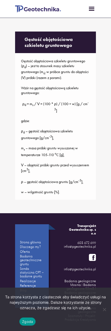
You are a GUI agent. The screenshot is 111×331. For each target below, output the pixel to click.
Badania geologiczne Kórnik (81, 286)
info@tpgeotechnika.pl (80, 246)
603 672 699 (86, 242)
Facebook (92, 257)
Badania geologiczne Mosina (80, 283)
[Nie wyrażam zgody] (104, 309)
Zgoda (27, 321)
